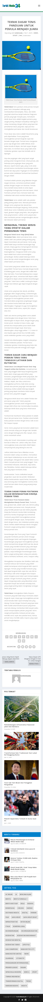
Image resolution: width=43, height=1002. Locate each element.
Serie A (26, 972)
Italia (8, 926)
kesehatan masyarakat (26, 935)
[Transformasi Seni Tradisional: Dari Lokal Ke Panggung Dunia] (21, 741)
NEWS (36, 33)
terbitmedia (19, 33)
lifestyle (26, 945)
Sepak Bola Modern (13, 972)
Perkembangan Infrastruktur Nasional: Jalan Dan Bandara (19, 726)
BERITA (8, 899)
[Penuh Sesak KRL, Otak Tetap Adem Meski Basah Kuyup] (6, 868)
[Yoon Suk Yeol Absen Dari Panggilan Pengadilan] (21, 770)
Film (7, 917)
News (26, 954)
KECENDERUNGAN (12, 931)
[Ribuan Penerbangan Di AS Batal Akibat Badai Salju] (6, 841)
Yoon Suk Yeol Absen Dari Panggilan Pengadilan (18, 784)
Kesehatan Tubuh (13, 945)
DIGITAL (22, 862)
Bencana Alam (25, 894)
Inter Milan (25, 922)
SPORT (15, 35)
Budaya (30, 903)
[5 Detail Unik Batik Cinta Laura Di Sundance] (6, 850)
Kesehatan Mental (13, 940)
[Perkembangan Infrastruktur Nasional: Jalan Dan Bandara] (21, 709)
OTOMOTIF (23, 844)
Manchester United (13, 954)
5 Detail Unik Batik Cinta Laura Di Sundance (23, 850)
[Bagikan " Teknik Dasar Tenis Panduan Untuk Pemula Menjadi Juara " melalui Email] (19, 641)
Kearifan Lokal (19, 926)
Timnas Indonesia (13, 977)
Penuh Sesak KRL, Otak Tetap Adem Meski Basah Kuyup (24, 868)
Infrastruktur (12, 922)
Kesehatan (10, 935)
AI (16, 894)
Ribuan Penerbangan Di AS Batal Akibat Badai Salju (22, 841)
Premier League (12, 967)
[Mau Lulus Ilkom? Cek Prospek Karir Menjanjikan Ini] (6, 878)
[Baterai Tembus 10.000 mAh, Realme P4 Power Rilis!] (6, 859)
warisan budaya (12, 986)
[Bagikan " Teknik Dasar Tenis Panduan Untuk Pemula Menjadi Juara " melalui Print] (24, 641)
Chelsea (21, 908)
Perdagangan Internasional (17, 963)
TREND (28, 981)
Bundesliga (10, 908)
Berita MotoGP (12, 903)
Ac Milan (9, 894)
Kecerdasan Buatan (29, 931)
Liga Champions (12, 949)
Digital (25, 913)
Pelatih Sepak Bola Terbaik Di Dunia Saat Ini (20, 820)
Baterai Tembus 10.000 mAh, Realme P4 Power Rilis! (24, 859)
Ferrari (33, 913)
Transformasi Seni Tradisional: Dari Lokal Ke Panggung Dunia (20, 754)
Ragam (23, 967)
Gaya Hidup (16, 917)
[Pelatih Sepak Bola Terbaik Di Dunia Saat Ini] (21, 803)
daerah (29, 908)
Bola (22, 903)
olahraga (9, 958)
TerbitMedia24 (21, 997)
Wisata (24, 986)
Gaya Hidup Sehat (30, 917)
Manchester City (27, 949)
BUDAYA (22, 853)
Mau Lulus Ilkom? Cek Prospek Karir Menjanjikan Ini (23, 877)
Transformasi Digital (14, 981)
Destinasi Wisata (12, 913)
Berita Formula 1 (20, 899)
